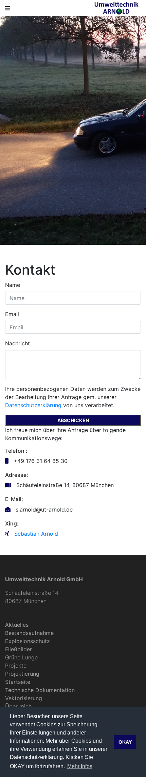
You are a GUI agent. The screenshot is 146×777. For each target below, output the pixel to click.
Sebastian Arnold (36, 533)
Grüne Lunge (21, 657)
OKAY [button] (125, 742)
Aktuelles (17, 624)
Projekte (15, 665)
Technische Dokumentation (40, 690)
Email (12, 314)
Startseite (17, 681)
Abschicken (73, 420)
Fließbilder (18, 649)
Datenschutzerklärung (33, 405)
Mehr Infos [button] (79, 766)
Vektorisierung (23, 698)
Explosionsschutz (27, 641)
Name (12, 284)
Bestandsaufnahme (29, 632)
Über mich (18, 706)
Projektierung (22, 673)
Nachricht (17, 343)
